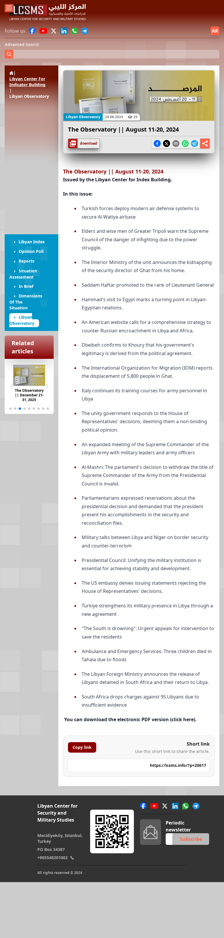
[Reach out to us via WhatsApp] (74, 30)
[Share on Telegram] (194, 143)
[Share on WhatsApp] (185, 143)
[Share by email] (175, 143)
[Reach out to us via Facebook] (32, 30)
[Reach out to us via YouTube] (43, 30)
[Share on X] (166, 143)
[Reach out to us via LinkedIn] (63, 30)
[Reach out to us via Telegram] (84, 30)
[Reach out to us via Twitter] (54, 30)
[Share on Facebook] (157, 143)
